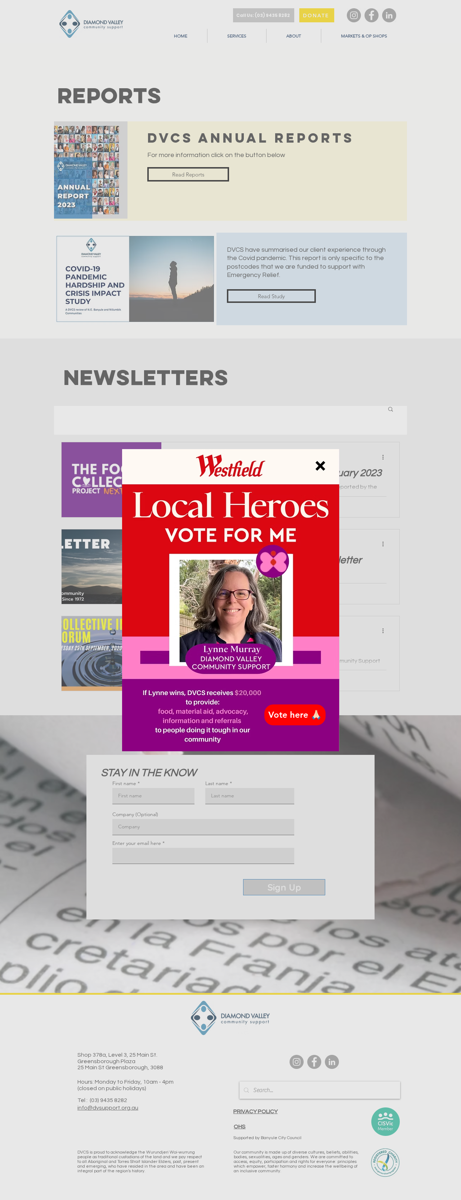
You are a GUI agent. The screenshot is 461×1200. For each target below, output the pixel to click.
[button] (320, 466)
